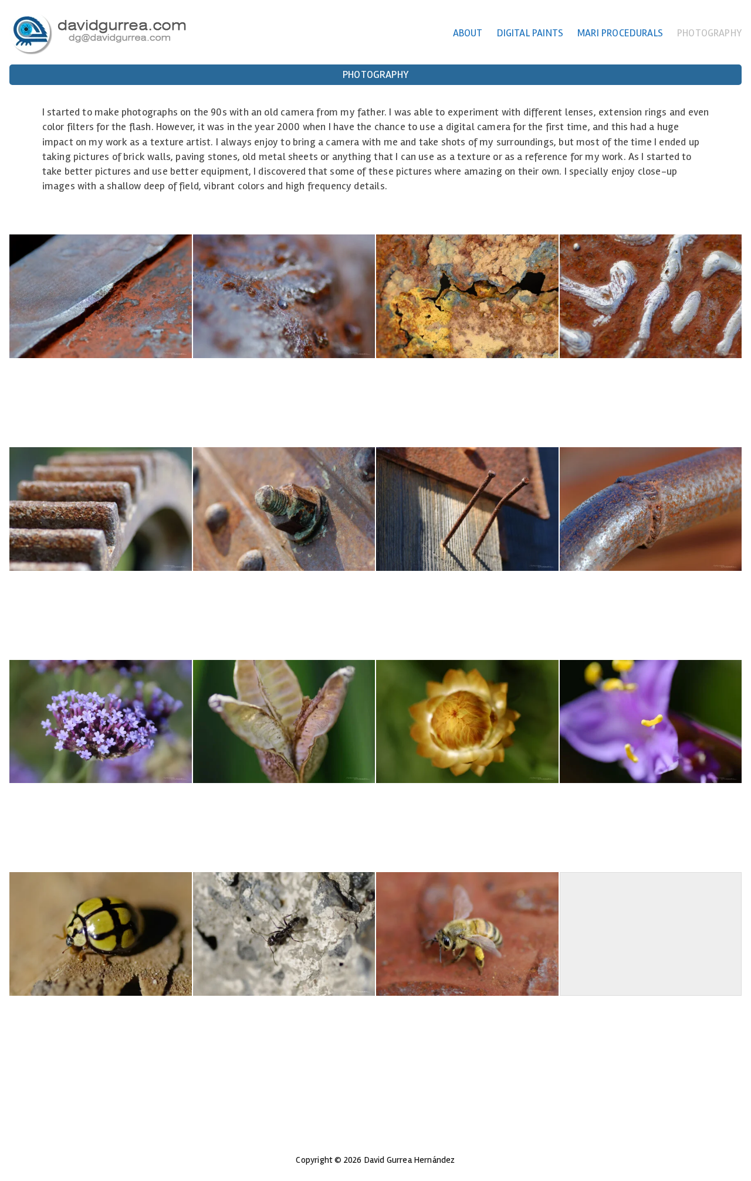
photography (709, 33)
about (468, 33)
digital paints (530, 33)
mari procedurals (620, 33)
